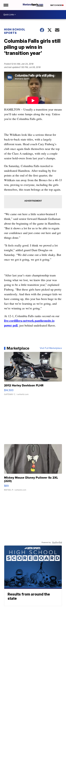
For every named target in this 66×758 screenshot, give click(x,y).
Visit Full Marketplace (51, 348)
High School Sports (14, 31)
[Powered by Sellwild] (57, 542)
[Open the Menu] (6, 5)
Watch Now (56, 5)
